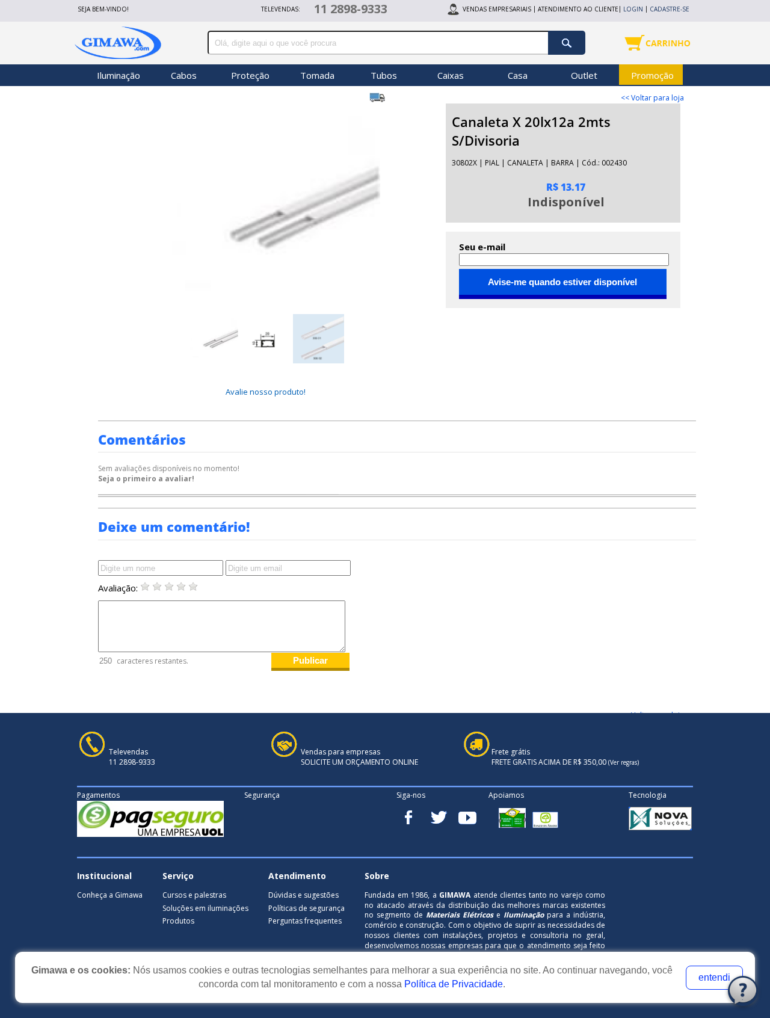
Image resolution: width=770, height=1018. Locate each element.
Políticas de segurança (306, 908)
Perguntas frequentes (305, 921)
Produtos (178, 921)
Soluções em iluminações (205, 908)
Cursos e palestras (194, 895)
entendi (714, 977)
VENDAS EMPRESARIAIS (497, 9)
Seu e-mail (482, 247)
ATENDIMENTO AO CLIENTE (578, 9)
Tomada (317, 75)
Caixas (450, 75)
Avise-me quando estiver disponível (562, 282)
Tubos (384, 75)
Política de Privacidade (453, 984)
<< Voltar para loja (652, 98)
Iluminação (118, 75)
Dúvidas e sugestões (303, 895)
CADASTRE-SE (669, 9)
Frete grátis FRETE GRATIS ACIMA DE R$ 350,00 (565, 757)
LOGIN (633, 9)
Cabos (184, 75)
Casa (518, 75)
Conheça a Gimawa (110, 895)
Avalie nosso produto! (266, 391)
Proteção (250, 75)
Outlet (584, 75)
